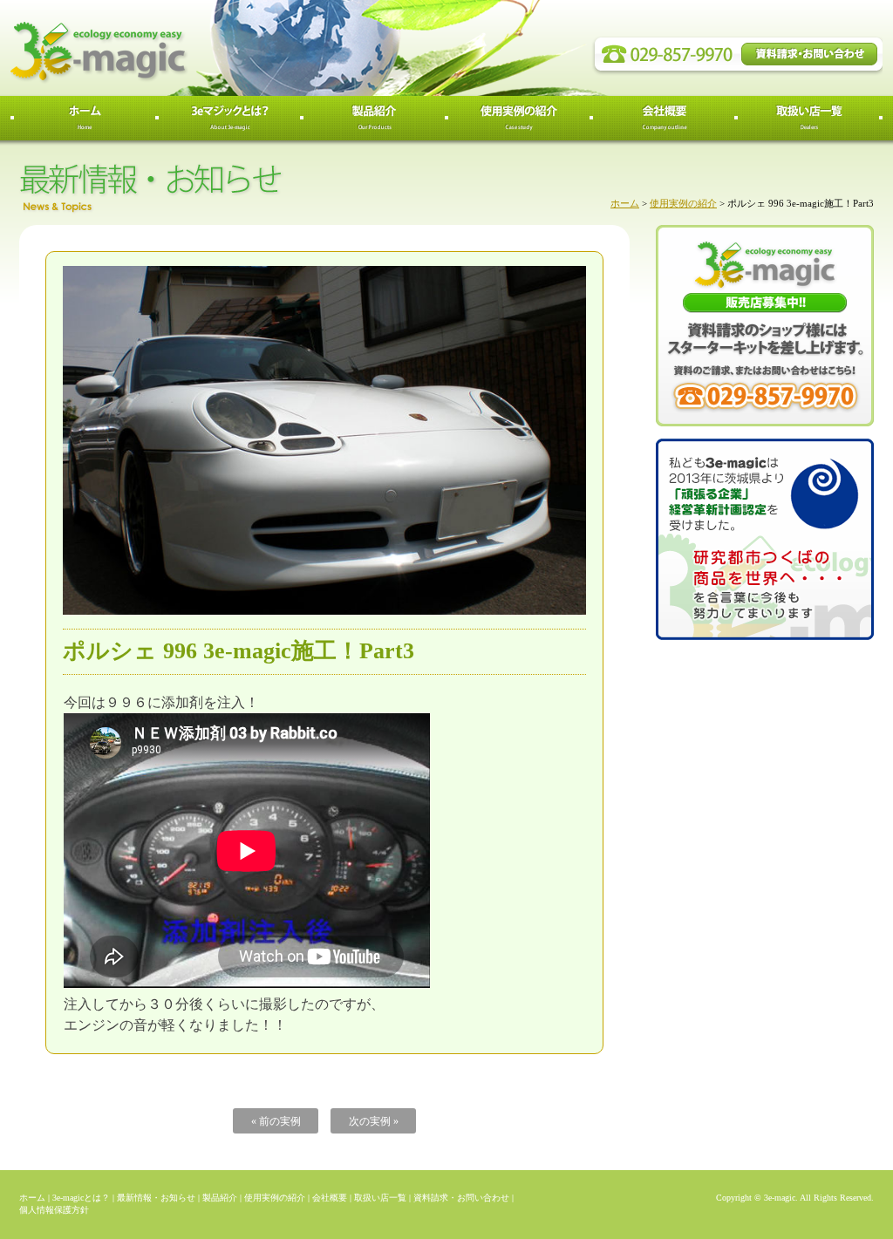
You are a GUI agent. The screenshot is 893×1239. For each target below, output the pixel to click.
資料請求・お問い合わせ (461, 1197)
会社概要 (329, 1197)
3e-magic (163, 48)
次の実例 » (374, 1121)
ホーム (624, 203)
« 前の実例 (276, 1121)
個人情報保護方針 (54, 1210)
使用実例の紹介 (683, 203)
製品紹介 (219, 1197)
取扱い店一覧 (380, 1197)
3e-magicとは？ (81, 1197)
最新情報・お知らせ (156, 1197)
